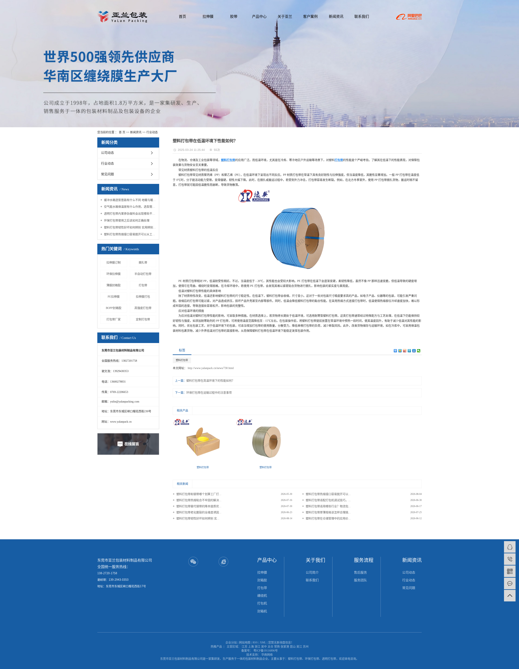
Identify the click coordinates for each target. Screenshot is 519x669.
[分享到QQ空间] (400, 350)
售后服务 (360, 572)
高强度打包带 (142, 308)
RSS (255, 642)
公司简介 (312, 572)
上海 (251, 646)
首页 (182, 17)
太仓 (270, 646)
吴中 (264, 646)
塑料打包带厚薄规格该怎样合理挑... (328, 512)
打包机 (262, 603)
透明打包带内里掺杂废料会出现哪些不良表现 (129, 213)
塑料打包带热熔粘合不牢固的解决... (198, 500)
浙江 (257, 646)
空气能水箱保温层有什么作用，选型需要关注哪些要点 (129, 206)
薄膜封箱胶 (113, 285)
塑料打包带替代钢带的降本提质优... (198, 506)
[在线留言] (510, 583)
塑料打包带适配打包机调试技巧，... (328, 500)
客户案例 (310, 17)
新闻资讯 (336, 17)
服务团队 (360, 580)
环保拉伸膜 (113, 273)
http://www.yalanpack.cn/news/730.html (210, 368)
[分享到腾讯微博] (409, 350)
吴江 (299, 646)
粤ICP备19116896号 (265, 650)
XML (263, 642)
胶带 (233, 17)
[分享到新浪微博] (404, 350)
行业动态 (152, 132)
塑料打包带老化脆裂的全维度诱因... (198, 512)
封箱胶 (262, 580)
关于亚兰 (285, 17)
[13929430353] (510, 559)
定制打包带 (143, 319)
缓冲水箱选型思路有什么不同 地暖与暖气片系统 (129, 200)
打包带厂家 (113, 319)
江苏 (244, 646)
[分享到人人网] (414, 350)
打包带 (143, 285)
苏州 (306, 646)
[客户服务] (510, 547)
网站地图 (244, 642)
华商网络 (267, 654)
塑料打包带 (182, 360)
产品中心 (259, 17)
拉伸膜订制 (113, 262)
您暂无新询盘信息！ (281, 642)
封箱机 (262, 611)
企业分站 (231, 642)
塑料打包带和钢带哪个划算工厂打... (198, 494)
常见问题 (107, 174)
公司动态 (107, 152)
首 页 (122, 132)
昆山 (293, 646)
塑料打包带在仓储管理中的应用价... (328, 518)
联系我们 (361, 17)
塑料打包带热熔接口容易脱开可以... (328, 494)
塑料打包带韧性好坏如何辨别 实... (197, 518)
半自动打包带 (142, 273)
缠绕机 (262, 595)
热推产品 (216, 646)
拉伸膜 (208, 17)
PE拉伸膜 (114, 296)
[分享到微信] (418, 350)
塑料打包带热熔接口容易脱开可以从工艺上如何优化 (129, 234)
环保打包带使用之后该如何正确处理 (126, 220)
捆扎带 (143, 262)
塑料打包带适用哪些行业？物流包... (328, 506)
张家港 (285, 646)
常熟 (277, 646)
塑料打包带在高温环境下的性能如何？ (210, 380)
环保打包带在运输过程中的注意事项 (209, 392)
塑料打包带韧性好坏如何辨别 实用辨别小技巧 (129, 227)
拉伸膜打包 (143, 296)
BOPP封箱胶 (113, 308)
